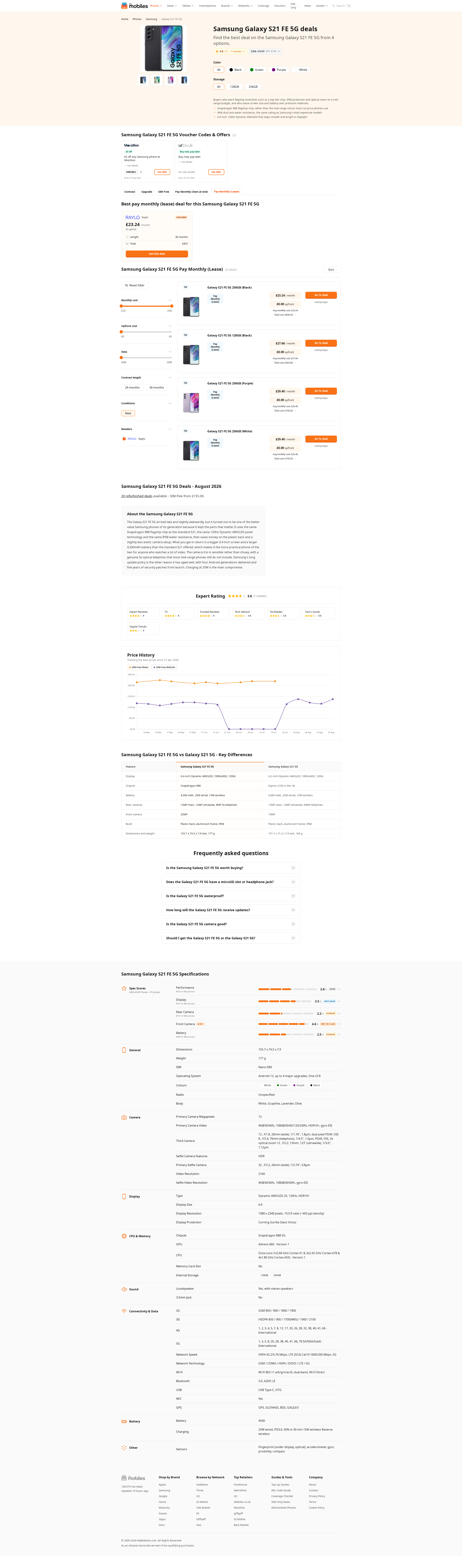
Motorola (164, 1507)
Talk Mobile (203, 1507)
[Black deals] (143, 80)
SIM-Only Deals (280, 1502)
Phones (154, 5)
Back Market (241, 1525)
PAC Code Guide (281, 1490)
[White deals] (184, 80)
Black (316, 1085)
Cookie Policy (316, 1507)
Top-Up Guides (280, 1484)
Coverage (263, 5)
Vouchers (280, 5)
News (307, 5)
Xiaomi (163, 1513)
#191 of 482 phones (185, 1015)
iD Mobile (202, 1502)
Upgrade (146, 191)
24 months (132, 387)
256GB (277, 1275)
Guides (320, 5)
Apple (162, 1484)
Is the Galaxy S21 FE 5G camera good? (196, 924)
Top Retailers (243, 1477)
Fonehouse (240, 1484)
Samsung (151, 19)
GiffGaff (201, 1519)
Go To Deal (321, 295)
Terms (312, 1502)
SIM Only (293, 5)
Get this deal (157, 253)
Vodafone (202, 1484)
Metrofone (240, 1490)
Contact (313, 1490)
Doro (162, 1525)
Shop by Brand (169, 1477)
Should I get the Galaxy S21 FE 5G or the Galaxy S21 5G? (210, 938)
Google (163, 1496)
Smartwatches (207, 5)
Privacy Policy (317, 1496)
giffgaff (238, 1513)
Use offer (162, 172)
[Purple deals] (170, 80)
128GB (264, 1275)
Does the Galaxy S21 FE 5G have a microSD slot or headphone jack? (220, 882)
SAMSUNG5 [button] (131, 172)
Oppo (162, 1519)
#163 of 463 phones (185, 991)
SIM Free (163, 191)
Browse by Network (210, 1477)
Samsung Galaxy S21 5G (283, 766)
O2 (198, 1496)
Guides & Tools (281, 1477)
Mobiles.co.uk (242, 1502)
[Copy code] (140, 172)
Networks (244, 5)
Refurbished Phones (283, 1507)
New (128, 413)
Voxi (198, 1525)
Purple (300, 1085)
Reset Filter (137, 285)
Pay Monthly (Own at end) (191, 191)
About (312, 1484)
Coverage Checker (282, 1496)
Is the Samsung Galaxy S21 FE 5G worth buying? (204, 868)
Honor (162, 1502)
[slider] (121, 306)
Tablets (186, 5)
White (267, 1085)
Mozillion (239, 1507)
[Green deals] (157, 80)
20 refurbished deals (136, 496)
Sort (331, 270)
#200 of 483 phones (185, 1036)
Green (283, 1085)
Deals (170, 5)
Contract (129, 191)
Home (124, 19)
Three (199, 1490)
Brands (225, 5)
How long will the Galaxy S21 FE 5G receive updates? (208, 910)
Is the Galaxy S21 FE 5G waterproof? (195, 896)
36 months (156, 387)
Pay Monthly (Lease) (226, 191)
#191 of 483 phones (185, 1003)
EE (197, 1513)
